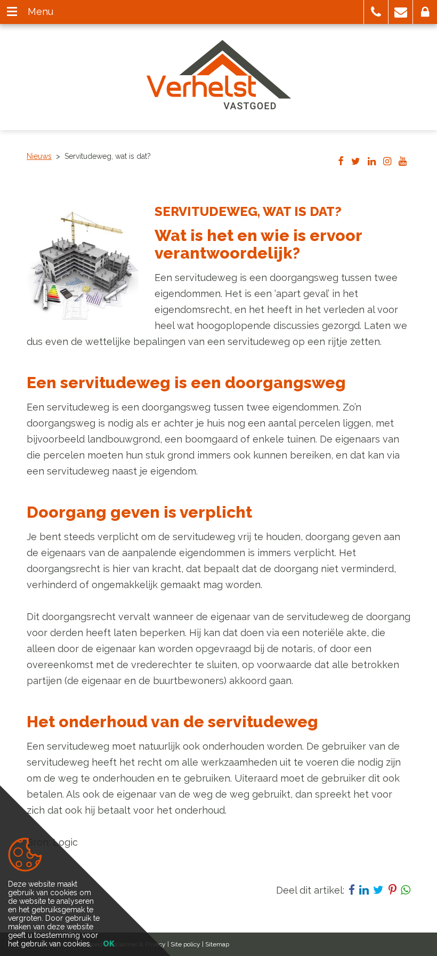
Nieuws (39, 156)
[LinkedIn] (371, 162)
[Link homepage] (219, 74)
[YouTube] (402, 162)
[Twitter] (356, 162)
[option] (83, 266)
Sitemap (217, 944)
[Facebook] (340, 162)
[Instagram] (387, 162)
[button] (376, 12)
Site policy (185, 944)
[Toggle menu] (12, 12)
